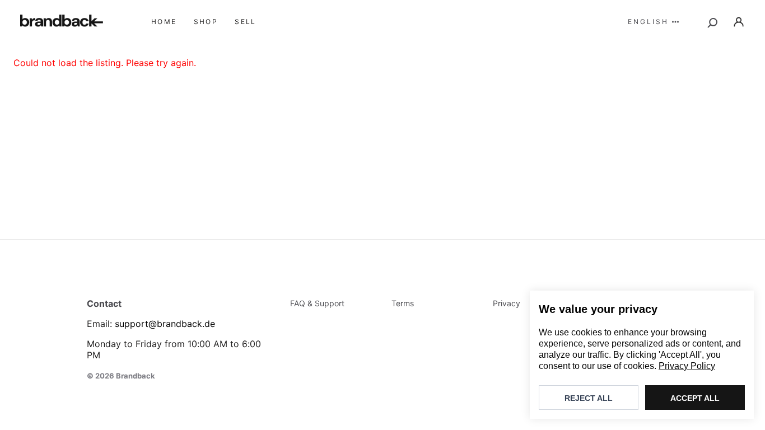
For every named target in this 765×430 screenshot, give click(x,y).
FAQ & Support (317, 303)
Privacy (506, 303)
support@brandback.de (165, 323)
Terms (402, 303)
